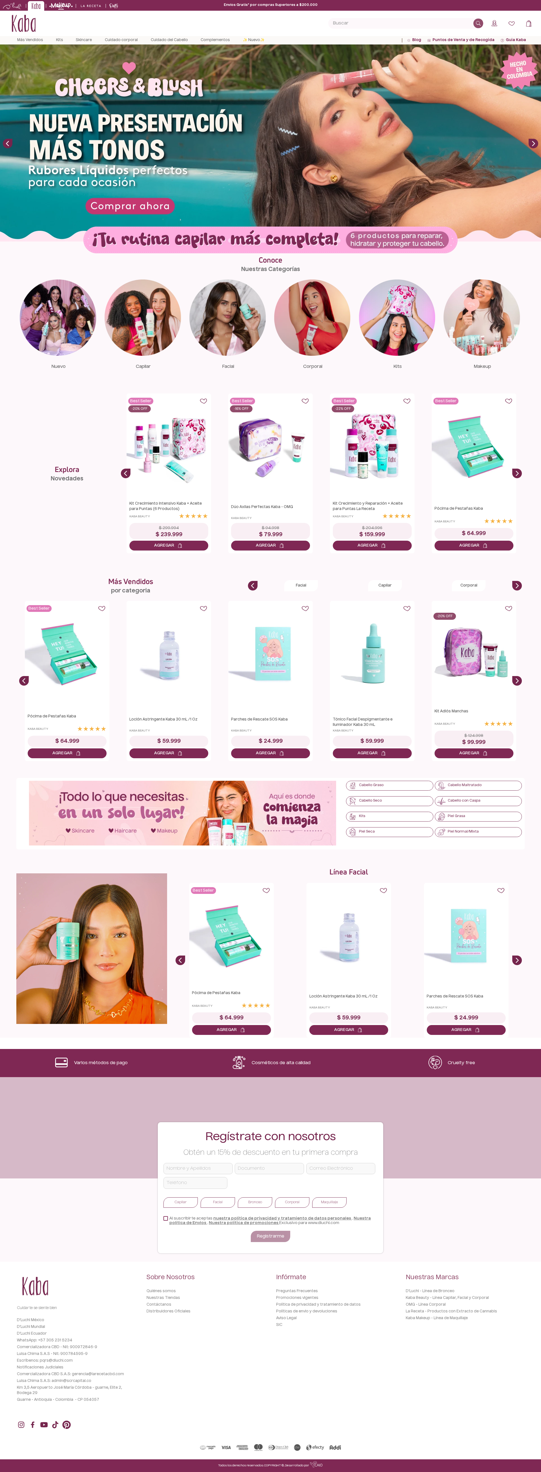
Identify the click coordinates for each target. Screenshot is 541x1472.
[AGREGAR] (168, 546)
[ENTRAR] (495, 23)
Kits (397, 366)
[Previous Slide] (7, 143)
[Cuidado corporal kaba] (312, 354)
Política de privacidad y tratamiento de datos (318, 1305)
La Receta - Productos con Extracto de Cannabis (451, 1311)
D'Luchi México (30, 1320)
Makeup (482, 366)
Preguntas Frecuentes (297, 1291)
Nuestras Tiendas (163, 1298)
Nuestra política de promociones (244, 1223)
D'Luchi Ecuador (32, 1333)
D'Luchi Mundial (31, 1327)
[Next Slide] (533, 143)
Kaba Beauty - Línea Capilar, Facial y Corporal (447, 1298)
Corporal (312, 366)
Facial (228, 366)
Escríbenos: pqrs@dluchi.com (45, 1361)
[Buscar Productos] (478, 23)
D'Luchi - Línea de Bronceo (430, 1291)
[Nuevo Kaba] (58, 354)
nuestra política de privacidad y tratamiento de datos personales (282, 1218)
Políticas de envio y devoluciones (306, 1311)
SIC (279, 1325)
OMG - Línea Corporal (426, 1305)
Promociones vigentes (297, 1298)
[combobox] (405, 23)
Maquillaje (329, 1202)
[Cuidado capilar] (142, 354)
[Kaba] (182, 814)
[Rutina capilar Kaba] (270, 240)
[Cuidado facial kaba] (227, 354)
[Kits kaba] (397, 354)
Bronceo (255, 1202)
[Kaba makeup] (482, 354)
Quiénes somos (161, 1291)
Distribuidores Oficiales (168, 1311)
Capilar (143, 366)
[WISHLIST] (511, 23)
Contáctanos (159, 1305)
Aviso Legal (286, 1318)
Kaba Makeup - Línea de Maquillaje (437, 1318)
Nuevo (58, 366)
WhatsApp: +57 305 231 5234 (44, 1340)
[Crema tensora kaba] (91, 949)
